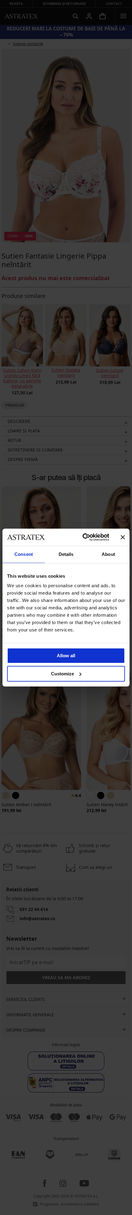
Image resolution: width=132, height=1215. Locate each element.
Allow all (66, 655)
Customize (62, 673)
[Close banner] (123, 537)
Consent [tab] (23, 554)
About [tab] (108, 554)
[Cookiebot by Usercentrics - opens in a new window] (83, 537)
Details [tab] (66, 554)
